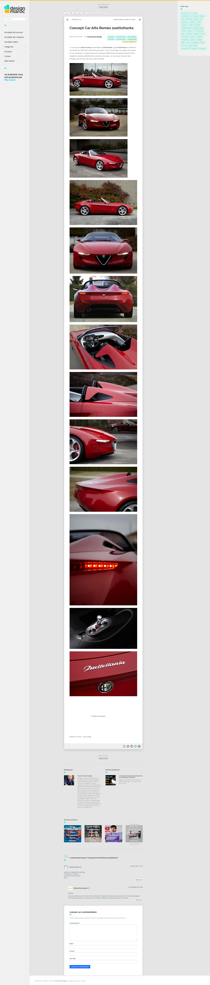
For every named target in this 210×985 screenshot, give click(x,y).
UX (186, 46)
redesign (199, 40)
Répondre (139, 880)
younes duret (185, 48)
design (191, 25)
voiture (111, 39)
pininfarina (132, 39)
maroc (203, 34)
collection (184, 22)
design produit (198, 28)
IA (194, 31)
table (183, 43)
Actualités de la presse (13, 32)
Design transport (77, 13)
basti (196, 16)
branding (189, 19)
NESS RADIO (9, 61)
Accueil (67, 13)
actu (186, 13)
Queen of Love (103, 758)
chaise (196, 19)
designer (197, 25)
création (184, 25)
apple (195, 13)
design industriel (186, 28)
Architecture (185, 16)
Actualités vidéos (11, 42)
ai (190, 13)
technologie (121, 39)
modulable (184, 40)
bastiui (202, 16)
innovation (200, 31)
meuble (192, 37)
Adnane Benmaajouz (81, 888)
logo (182, 34)
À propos (8, 51)
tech (188, 43)
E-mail (72, 951)
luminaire (189, 34)
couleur (199, 22)
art (192, 16)
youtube (194, 48)
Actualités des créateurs (14, 37)
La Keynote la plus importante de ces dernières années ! (131, 776)
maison (196, 34)
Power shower (103, 7)
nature (192, 40)
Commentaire (75, 923)
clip (201, 19)
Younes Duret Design (94, 37)
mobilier (199, 37)
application (121, 37)
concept (111, 37)
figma (190, 31)
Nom (72, 944)
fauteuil (183, 31)
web (195, 46)
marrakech (184, 37)
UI (182, 46)
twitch (202, 43)
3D (182, 13)
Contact (7, 56)
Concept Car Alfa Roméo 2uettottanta (102, 28)
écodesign (202, 48)
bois (182, 19)
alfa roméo (132, 37)
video (190, 46)
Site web (72, 958)
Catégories (8, 47)
